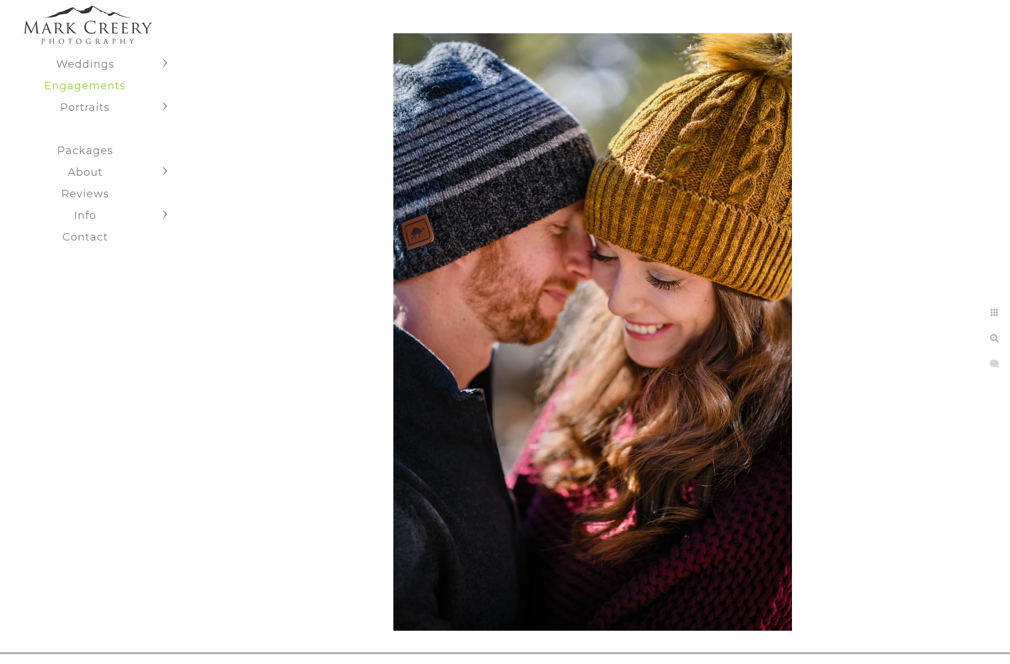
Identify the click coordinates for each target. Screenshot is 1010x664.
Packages (85, 150)
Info (85, 215)
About (85, 172)
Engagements (85, 85)
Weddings (85, 64)
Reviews (85, 193)
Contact (85, 237)
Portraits (85, 107)
